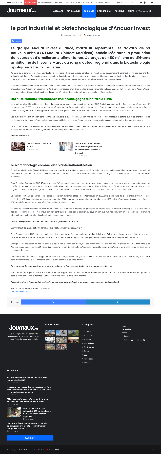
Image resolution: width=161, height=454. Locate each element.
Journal (87, 363)
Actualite (58, 11)
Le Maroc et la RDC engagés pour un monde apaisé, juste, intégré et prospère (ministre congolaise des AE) (27, 426)
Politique (119, 11)
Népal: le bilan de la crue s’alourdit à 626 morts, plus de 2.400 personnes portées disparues (37, 412)
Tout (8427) (30, 438)
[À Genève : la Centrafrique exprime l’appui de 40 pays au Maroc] (50, 333)
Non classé (88, 359)
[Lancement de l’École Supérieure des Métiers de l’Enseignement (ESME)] (50, 340)
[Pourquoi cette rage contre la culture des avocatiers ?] (73, 333)
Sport (86, 355)
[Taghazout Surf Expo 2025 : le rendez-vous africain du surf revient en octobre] (61, 347)
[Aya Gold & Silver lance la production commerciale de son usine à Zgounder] (61, 333)
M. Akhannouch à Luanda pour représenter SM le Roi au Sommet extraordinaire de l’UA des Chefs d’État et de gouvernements (88, 3)
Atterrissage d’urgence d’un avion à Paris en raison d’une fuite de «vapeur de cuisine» (27, 400)
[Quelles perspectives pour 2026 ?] (18, 146)
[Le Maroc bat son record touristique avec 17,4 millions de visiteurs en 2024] (73, 340)
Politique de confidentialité (134, 340)
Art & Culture (73, 11)
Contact (127, 336)
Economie (89, 11)
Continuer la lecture (20, 291)
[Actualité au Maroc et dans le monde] (21, 11)
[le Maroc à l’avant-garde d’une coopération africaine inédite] (50, 347)
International (104, 11)
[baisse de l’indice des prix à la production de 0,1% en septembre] (61, 340)
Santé (131, 11)
